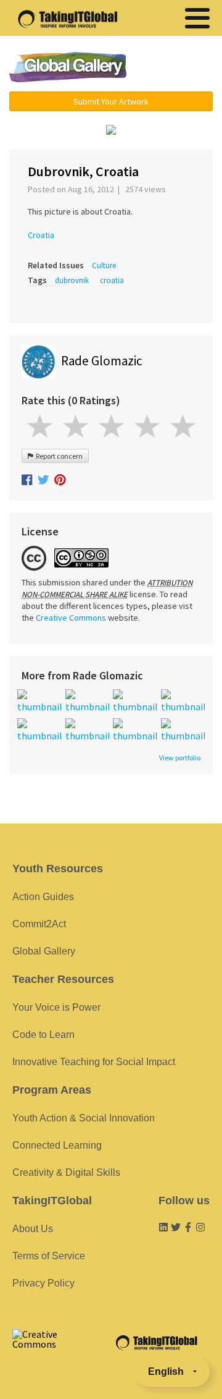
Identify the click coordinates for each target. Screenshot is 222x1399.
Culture (104, 265)
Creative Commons (71, 617)
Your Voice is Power (56, 1007)
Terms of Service (48, 1256)
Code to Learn (43, 1034)
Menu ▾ (175, 68)
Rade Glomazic (101, 360)
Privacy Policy (43, 1283)
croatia (112, 280)
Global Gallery (67, 67)
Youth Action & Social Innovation (83, 1118)
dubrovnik (72, 280)
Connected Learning (57, 1145)
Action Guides (43, 896)
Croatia (41, 234)
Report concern (58, 456)
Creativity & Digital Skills (66, 1172)
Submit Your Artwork (111, 101)
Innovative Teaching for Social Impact (93, 1062)
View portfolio (179, 758)
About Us (32, 1228)
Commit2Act (39, 924)
